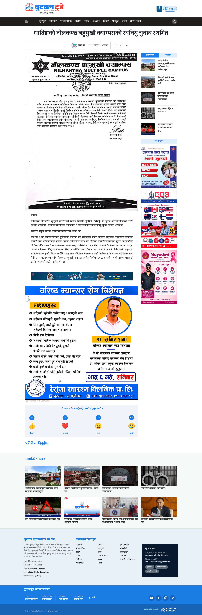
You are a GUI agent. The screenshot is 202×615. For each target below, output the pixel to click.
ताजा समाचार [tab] (150, 55)
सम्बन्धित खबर (35, 459)
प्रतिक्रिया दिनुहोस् (36, 444)
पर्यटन (100, 559)
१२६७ (40, 565)
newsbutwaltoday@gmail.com (158, 555)
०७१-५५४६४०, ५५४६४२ (36, 568)
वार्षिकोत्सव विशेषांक (127, 559)
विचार (106, 21)
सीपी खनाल (63, 599)
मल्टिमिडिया (80, 563)
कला (124, 21)
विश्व (100, 563)
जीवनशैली (123, 548)
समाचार (53, 21)
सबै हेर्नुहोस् (159, 141)
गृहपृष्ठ (42, 21)
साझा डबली (136, 21)
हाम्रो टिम (92, 598)
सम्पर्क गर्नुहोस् (161, 567)
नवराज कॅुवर (47, 599)
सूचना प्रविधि (124, 545)
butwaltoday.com (37, 611)
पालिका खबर (102, 556)
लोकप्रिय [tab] (168, 55)
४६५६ (40, 561)
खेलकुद (115, 21)
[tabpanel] (159, 101)
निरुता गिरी (78, 599)
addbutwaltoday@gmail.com (157, 561)
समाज (86, 21)
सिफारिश (123, 556)
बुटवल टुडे (81, 45)
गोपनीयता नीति (152, 571)
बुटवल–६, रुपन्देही (35, 576)
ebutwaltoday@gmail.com (38, 572)
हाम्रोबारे (149, 567)
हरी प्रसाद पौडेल (31, 599)
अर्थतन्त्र (96, 21)
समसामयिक (66, 21)
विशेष (78, 21)
